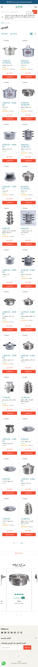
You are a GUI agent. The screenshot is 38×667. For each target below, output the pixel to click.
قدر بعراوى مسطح (26, 107)
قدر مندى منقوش (7, 65)
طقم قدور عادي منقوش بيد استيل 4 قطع (9, 231)
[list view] (35, 34)
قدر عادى (23, 65)
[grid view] (31, 34)
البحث (19, 661)
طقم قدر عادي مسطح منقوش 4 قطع (27, 522)
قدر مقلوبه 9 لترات (7, 481)
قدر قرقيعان (5, 274)
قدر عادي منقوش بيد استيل (8, 317)
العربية (18, 656)
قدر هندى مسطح (7, 149)
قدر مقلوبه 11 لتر (26, 441)
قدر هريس (5, 191)
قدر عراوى (24, 191)
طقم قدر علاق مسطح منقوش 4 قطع (27, 400)
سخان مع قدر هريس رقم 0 (9, 400)
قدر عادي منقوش (26, 483)
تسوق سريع (10, 73)
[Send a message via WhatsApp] (3, 663)
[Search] (34, 12)
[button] (17, 615)
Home (2, 23)
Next (21, 543)
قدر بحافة (5, 107)
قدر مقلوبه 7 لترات (7, 521)
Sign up (27, 647)
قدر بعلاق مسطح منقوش (28, 316)
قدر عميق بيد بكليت (7, 360)
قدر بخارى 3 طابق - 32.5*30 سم (26, 231)
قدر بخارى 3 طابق (26, 149)
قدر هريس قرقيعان (7, 443)
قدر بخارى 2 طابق (26, 274)
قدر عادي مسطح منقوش (28, 360)
